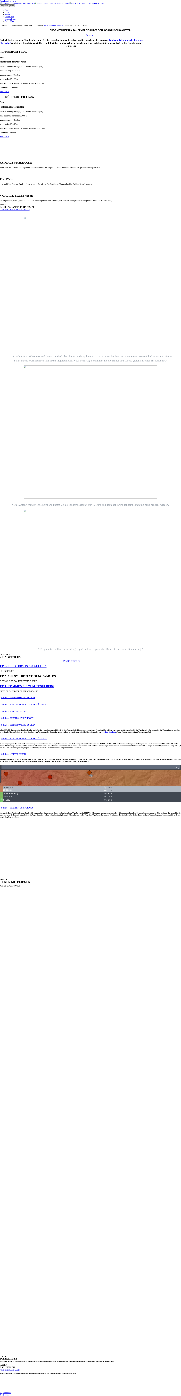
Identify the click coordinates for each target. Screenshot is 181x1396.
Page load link (5, 1393)
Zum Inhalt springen (8, 1)
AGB (76, 1388)
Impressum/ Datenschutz (62, 1388)
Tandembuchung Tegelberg (54, 25)
